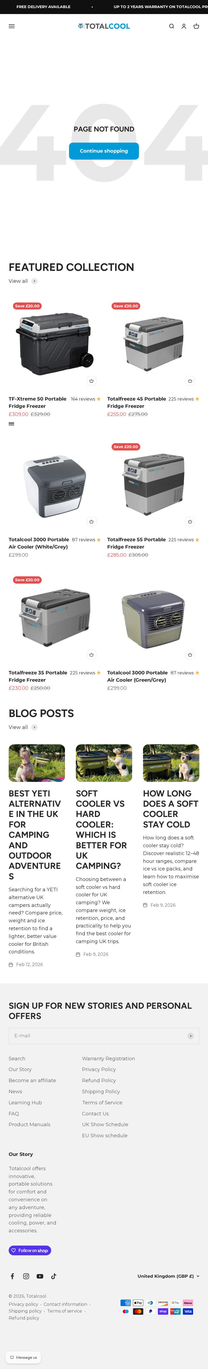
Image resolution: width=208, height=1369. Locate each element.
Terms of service (64, 1311)
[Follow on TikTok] (53, 1276)
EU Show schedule (105, 1136)
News (15, 1092)
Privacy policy (23, 1304)
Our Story (20, 1069)
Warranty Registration (108, 1059)
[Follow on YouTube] (40, 1276)
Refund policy (24, 1318)
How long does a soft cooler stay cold (171, 809)
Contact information (65, 1304)
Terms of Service (102, 1103)
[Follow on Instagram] (26, 1276)
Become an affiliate (32, 1081)
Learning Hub (25, 1103)
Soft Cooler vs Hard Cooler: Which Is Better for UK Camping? (101, 829)
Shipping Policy (101, 1092)
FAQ (14, 1114)
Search (17, 1059)
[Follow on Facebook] (12, 1276)
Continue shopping (104, 151)
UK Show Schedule (105, 1125)
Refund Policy (99, 1081)
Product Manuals (29, 1125)
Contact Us (95, 1114)
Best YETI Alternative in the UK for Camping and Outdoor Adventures (35, 835)
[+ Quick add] (91, 381)
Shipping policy (25, 1311)
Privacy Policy (99, 1069)
